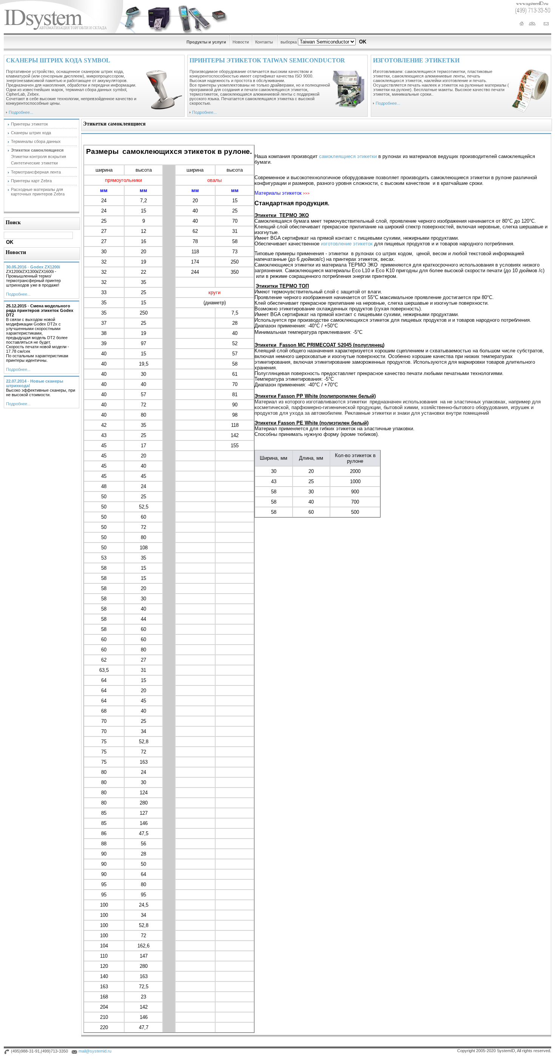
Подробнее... (21, 112)
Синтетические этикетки (34, 163)
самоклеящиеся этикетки (348, 156)
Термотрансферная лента (36, 172)
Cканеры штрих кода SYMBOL (58, 60)
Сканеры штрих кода (31, 132)
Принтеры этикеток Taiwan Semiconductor (267, 60)
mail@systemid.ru (95, 1051)
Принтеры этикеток (29, 124)
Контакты (264, 42)
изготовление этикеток (347, 244)
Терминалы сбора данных (36, 141)
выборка (289, 42)
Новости (241, 42)
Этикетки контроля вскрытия (38, 156)
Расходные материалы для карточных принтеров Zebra (38, 191)
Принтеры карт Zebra (31, 180)
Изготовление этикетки (416, 60)
